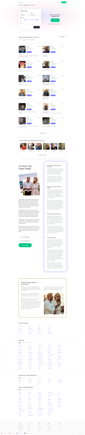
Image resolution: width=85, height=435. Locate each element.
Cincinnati (20, 361)
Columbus (20, 365)
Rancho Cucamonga (51, 354)
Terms (49, 425)
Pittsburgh (49, 345)
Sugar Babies (20, 425)
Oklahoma (49, 399)
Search (22, 5)
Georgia (20, 415)
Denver (49, 382)
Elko (19, 333)
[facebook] (74, 433)
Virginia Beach (60, 363)
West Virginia (60, 401)
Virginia (59, 397)
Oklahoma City (40, 363)
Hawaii (29, 392)
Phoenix (39, 368)
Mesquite (39, 328)
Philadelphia (60, 380)
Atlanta (29, 382)
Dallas (20, 382)
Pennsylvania (50, 403)
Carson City (20, 328)
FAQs (28, 5)
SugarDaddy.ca (12, 433)
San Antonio (50, 365)
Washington (59, 365)
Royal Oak (49, 359)
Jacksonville (30, 356)
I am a (21, 13)
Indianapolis (30, 354)
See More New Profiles (42, 154)
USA (19, 342)
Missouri (39, 399)
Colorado (20, 403)
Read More (26, 56)
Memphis (39, 347)
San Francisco (60, 345)
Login (59, 2)
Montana (39, 401)
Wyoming (59, 406)
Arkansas (20, 399)
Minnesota (39, 395)
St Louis (59, 354)
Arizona (20, 397)
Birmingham (20, 352)
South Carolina (50, 408)
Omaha (39, 365)
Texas (49, 415)
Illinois (29, 397)
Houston (39, 382)
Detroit (29, 345)
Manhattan (39, 345)
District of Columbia (22, 410)
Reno (49, 326)
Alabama (20, 392)
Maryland (29, 412)
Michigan (39, 392)
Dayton (20, 330)
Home (20, 5)
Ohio (48, 397)
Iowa (29, 401)
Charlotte (59, 382)
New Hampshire (40, 408)
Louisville (29, 365)
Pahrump (39, 333)
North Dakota (50, 395)
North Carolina (50, 392)
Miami (39, 350)
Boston (20, 354)
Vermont (59, 395)
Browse (25, 5)
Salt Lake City (50, 363)
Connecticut (20, 406)
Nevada (28, 39)
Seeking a (31, 13)
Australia (30, 342)
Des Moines (20, 368)
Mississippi (40, 397)
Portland (49, 347)
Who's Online (32, 5)
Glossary (59, 423)
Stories (29, 429)
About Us (49, 423)
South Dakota (50, 410)
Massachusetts (30, 415)
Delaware (20, 408)
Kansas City (30, 359)
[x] (76, 433)
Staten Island (60, 356)
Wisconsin (59, 403)
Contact (39, 423)
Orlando (49, 380)
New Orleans (40, 361)
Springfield (59, 352)
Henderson (30, 328)
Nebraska (39, 403)
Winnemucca (50, 333)
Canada (23, 342)
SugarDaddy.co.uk (20, 433)
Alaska (20, 395)
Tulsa (58, 361)
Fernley (29, 326)
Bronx (19, 356)
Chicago (39, 380)
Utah (58, 392)
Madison (29, 368)
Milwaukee (40, 352)
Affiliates (49, 429)
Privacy (49, 427)
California (20, 401)
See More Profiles (42, 133)
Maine (29, 410)
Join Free (55, 20)
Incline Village (30, 330)
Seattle (59, 350)
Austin (20, 347)
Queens (49, 350)
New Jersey (40, 410)
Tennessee (49, 412)
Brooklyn (20, 359)
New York (20, 380)
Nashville (39, 359)
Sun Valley (49, 330)
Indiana (29, 399)
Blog (29, 427)
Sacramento (50, 361)
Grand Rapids (30, 352)
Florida (20, 412)
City (20, 21)
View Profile (29, 52)
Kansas (29, 403)
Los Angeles (30, 380)
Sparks (49, 328)
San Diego (49, 368)
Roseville (49, 356)
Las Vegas (30, 333)
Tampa (59, 359)
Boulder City (20, 326)
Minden (39, 330)
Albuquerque (21, 345)
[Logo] (21, 2)
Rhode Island (50, 406)
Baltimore (20, 350)
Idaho (29, 395)
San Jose (59, 347)
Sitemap (59, 425)
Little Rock (30, 363)
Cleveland (20, 363)
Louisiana (29, 408)
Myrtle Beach (40, 356)
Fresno (29, 350)
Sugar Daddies (23, 39)
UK (26, 342)
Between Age (22, 18)
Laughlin (39, 326)
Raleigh (49, 352)
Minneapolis (40, 354)
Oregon (49, 401)
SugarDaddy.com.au (28, 433)
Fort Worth (30, 347)
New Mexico (40, 412)
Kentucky (29, 406)
